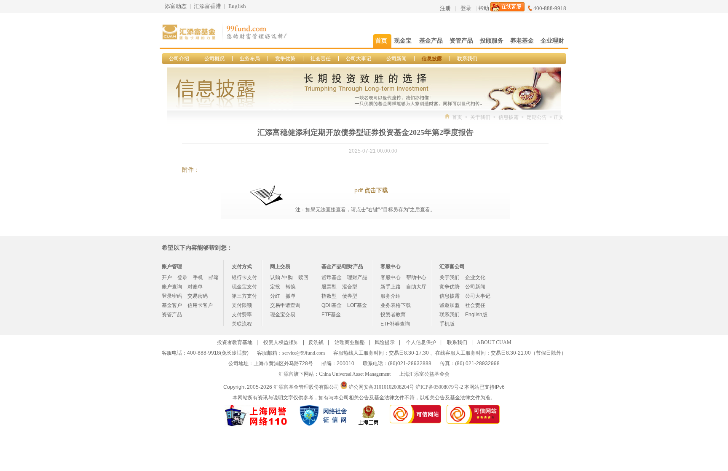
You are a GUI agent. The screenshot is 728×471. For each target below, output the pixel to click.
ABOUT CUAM (494, 342)
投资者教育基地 (234, 342)
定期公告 (537, 117)
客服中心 (390, 277)
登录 (465, 8)
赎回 (303, 277)
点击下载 (376, 190)
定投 (275, 287)
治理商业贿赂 (350, 342)
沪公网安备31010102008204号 (381, 387)
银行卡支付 (244, 277)
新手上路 (390, 287)
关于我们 (480, 117)
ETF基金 (331, 315)
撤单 (291, 296)
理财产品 (357, 277)
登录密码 (172, 296)
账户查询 (172, 287)
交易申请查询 (285, 305)
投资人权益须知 (281, 342)
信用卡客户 (200, 305)
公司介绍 (179, 58)
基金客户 (172, 305)
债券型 (349, 296)
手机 (198, 277)
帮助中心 (416, 277)
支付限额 (242, 305)
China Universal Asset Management (355, 374)
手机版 (447, 324)
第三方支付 (244, 296)
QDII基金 (331, 305)
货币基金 (331, 277)
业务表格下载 (395, 305)
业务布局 (250, 58)
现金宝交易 (282, 315)
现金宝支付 (244, 287)
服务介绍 (390, 296)
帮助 (483, 8)
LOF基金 (357, 305)
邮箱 (214, 277)
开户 (167, 277)
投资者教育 (393, 315)
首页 (457, 117)
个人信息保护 (421, 342)
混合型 (349, 287)
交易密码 (197, 296)
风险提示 (385, 342)
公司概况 (214, 58)
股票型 (329, 287)
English (237, 6)
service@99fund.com (303, 353)
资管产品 (172, 315)
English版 (476, 315)
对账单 (195, 287)
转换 (291, 287)
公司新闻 (396, 58)
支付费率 (242, 315)
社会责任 (320, 58)
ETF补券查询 (395, 324)
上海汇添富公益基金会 (424, 374)
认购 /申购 (281, 277)
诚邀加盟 (449, 305)
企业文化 (475, 277)
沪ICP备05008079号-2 (439, 387)
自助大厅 (416, 287)
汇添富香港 (207, 6)
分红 (275, 296)
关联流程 (242, 324)
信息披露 (432, 58)
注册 (445, 8)
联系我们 (467, 58)
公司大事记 (358, 58)
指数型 (329, 296)
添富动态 (176, 6)
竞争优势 (285, 58)
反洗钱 (316, 342)
